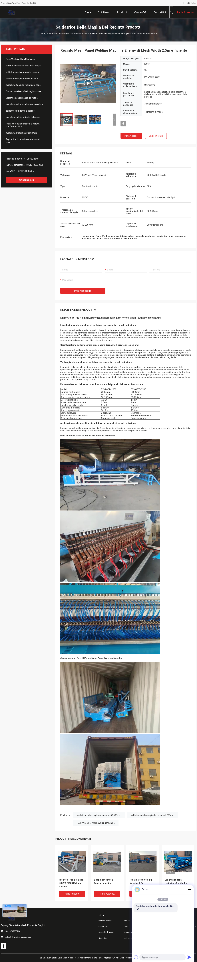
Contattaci (102, 938)
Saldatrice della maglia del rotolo (22, 98)
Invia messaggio (83, 290)
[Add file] (136, 957)
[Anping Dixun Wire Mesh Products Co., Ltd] (11, 12)
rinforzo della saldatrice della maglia (23, 65)
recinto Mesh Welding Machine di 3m (140, 881)
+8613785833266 (34, 165)
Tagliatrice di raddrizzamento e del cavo (23, 140)
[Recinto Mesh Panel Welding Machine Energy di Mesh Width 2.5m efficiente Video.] (88, 83)
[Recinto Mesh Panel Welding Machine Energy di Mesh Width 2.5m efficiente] (72, 861)
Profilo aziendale (105, 921)
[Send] (189, 957)
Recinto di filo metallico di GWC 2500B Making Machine (71, 883)
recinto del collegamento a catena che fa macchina (23, 125)
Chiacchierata (26, 179)
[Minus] (189, 889)
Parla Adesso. (131, 136)
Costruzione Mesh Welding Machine (23, 91)
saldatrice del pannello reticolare (22, 78)
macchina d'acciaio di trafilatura (21, 133)
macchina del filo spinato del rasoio (23, 117)
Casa (42, 33)
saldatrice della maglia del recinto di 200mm (152, 815)
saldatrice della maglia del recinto (64, 33)
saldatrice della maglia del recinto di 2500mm (98, 815)
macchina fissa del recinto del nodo (23, 85)
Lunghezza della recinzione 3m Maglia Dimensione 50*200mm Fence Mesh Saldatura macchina (176, 883)
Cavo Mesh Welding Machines (20, 59)
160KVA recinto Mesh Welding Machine (95, 823)
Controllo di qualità (106, 932)
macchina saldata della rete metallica (24, 104)
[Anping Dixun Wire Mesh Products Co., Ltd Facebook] (184, 3)
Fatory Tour (103, 926)
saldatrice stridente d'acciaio (20, 111)
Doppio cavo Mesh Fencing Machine (103, 881)
